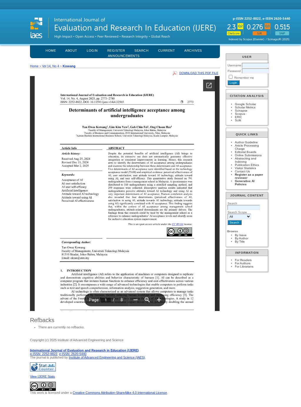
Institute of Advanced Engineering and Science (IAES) (107, 357)
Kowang (69, 66)
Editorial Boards (245, 152)
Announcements (124, 56)
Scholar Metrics (245, 107)
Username (234, 65)
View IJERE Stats (42, 376)
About (71, 50)
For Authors (242, 263)
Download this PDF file (198, 73)
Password (234, 71)
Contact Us (242, 171)
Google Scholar (245, 104)
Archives (193, 50)
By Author (241, 238)
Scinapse (241, 110)
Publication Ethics (247, 164)
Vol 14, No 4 (50, 66)
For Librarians (244, 266)
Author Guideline (246, 142)
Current (166, 50)
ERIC (238, 117)
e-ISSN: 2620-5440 (72, 354)
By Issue (241, 235)
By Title (240, 241)
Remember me (244, 77)
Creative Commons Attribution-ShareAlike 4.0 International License (120, 392)
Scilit (238, 120)
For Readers (243, 260)
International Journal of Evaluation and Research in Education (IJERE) (84, 350)
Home (51, 50)
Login (92, 50)
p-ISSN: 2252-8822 (43, 354)
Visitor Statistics (245, 168)
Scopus (240, 113)
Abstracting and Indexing (245, 160)
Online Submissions (248, 155)
